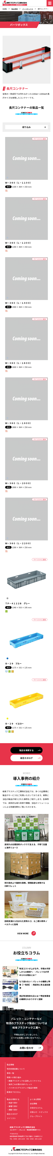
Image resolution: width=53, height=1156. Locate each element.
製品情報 (14, 9)
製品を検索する (13, 1099)
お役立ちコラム (36, 1107)
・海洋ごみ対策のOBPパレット (19, 1084)
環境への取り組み (14, 1077)
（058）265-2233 (18, 1139)
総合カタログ (12, 1114)
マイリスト (11, 1118)
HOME (5, 9)
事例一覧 (10, 1073)
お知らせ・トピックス (39, 1112)
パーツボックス (27, 9)
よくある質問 (35, 1099)
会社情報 (33, 1103)
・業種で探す (12, 1106)
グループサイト (36, 1116)
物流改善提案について (16, 1069)
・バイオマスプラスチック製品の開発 (22, 1087)
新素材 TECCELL (14, 1092)
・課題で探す (12, 1109)
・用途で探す (12, 1102)
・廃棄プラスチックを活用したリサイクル (24, 1081)
